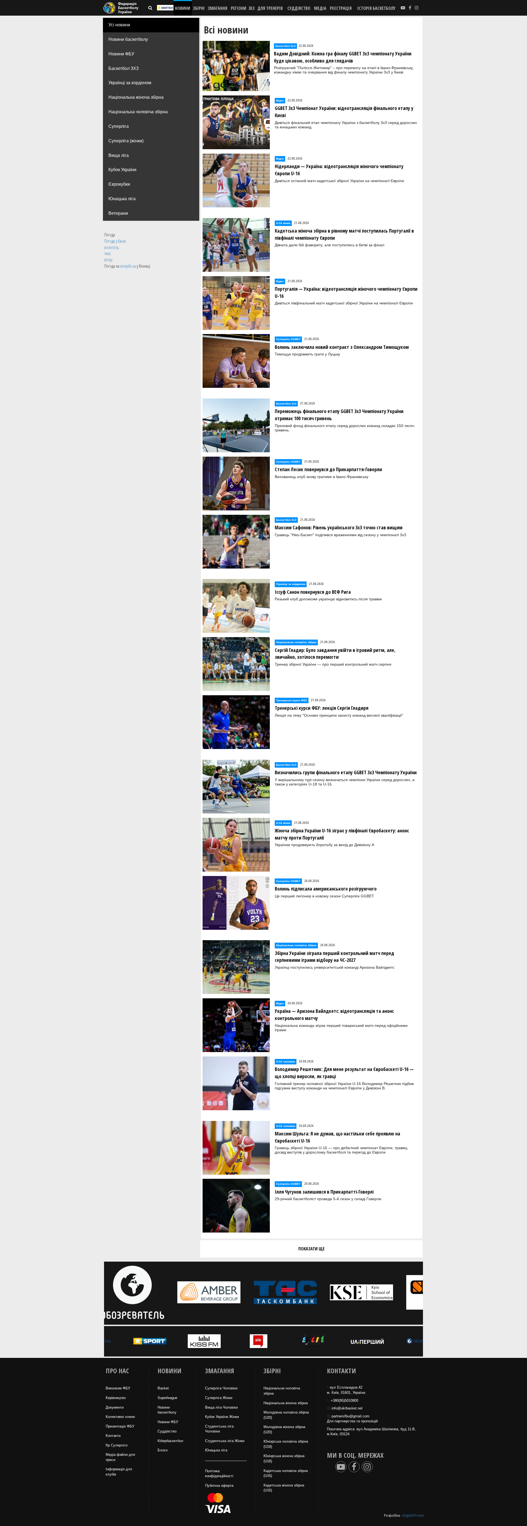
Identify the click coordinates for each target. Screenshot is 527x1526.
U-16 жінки (283, 223)
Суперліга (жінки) (126, 141)
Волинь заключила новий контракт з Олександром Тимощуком (342, 347)
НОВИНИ (182, 8)
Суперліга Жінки (218, 1398)
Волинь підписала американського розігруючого (326, 888)
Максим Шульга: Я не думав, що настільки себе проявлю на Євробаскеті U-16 (337, 1137)
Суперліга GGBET (288, 339)
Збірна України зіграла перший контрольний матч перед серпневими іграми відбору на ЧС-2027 (334, 956)
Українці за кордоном (129, 82)
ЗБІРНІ (199, 8)
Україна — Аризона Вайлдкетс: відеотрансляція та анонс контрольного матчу (334, 1014)
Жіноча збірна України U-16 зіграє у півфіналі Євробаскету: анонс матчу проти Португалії (342, 834)
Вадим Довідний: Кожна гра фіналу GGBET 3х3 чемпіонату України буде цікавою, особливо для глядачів (342, 57)
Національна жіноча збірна (136, 97)
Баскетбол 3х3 (285, 45)
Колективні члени (120, 1417)
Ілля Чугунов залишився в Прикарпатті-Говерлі (324, 1191)
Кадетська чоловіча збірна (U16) (286, 1473)
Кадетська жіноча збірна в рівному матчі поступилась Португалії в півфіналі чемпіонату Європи (344, 234)
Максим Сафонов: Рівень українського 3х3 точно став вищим (338, 527)
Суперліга (118, 126)
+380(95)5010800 (344, 1400)
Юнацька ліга (122, 198)
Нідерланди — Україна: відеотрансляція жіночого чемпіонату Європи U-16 (339, 170)
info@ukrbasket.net (347, 1408)
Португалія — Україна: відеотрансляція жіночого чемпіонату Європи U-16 (346, 292)
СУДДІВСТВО (298, 8)
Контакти (113, 1436)
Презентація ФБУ (120, 1426)
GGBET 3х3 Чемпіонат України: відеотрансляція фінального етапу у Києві (344, 111)
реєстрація (341, 8)
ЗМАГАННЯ (217, 8)
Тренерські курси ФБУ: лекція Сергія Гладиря (321, 708)
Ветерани (118, 213)
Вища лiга (118, 155)
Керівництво (116, 1398)
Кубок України (122, 169)
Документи (115, 1407)
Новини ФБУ (121, 54)
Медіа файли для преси (120, 1457)
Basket (163, 1388)
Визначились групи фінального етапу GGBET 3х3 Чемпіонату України (346, 772)
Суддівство (167, 1431)
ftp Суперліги (116, 1445)
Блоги (162, 1450)
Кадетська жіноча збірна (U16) (284, 1488)
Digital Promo (413, 1515)
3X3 (251, 8)
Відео (280, 100)
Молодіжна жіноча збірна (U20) (284, 1429)
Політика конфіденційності (219, 1473)
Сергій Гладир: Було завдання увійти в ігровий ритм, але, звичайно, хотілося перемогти (335, 653)
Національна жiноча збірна (286, 1403)
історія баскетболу (376, 8)
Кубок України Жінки (222, 1417)
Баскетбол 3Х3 (123, 68)
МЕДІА (320, 8)
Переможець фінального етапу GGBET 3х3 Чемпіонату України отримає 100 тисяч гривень (339, 415)
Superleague (167, 1398)
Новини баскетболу (128, 39)
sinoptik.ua (128, 266)
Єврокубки (119, 184)
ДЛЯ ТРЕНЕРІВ (270, 8)
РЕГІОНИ (238, 8)
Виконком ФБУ (118, 1388)
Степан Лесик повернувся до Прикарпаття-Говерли (328, 469)
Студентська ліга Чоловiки (219, 1429)
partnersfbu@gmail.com (350, 1416)
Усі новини (119, 24)
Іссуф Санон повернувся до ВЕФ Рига (313, 592)
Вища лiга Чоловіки (221, 1407)
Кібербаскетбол (170, 1441)
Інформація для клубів (119, 1471)
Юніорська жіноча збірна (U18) (284, 1458)
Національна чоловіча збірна (138, 111)
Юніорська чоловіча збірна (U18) (286, 1444)
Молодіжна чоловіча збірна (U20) (286, 1415)
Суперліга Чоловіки (221, 1388)
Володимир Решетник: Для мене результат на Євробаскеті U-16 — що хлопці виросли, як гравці (344, 1072)
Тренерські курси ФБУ (291, 700)
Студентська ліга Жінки (224, 1441)
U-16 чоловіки (285, 1061)
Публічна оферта (219, 1485)
